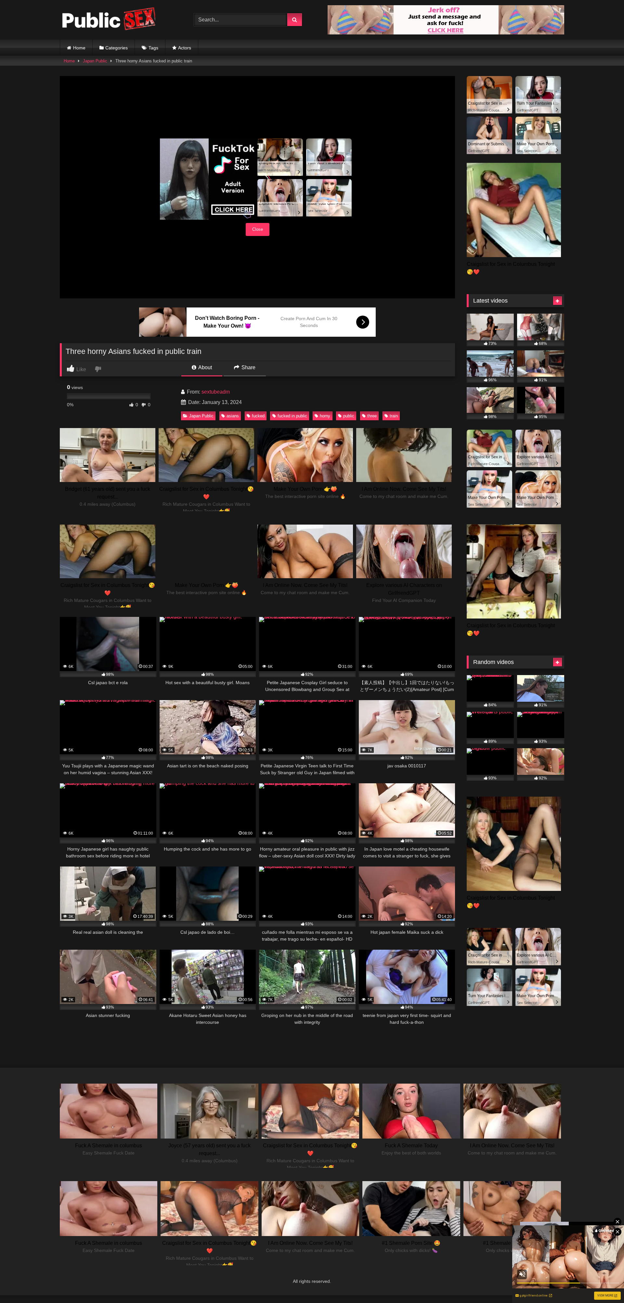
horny (325, 415)
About (204, 367)
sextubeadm (216, 392)
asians (233, 415)
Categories (116, 47)
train (394, 415)
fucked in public (292, 415)
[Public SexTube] (108, 20)
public (348, 415)
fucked (258, 415)
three (372, 415)
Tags (153, 47)
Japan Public (95, 61)
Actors (184, 47)
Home (79, 47)
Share (247, 367)
